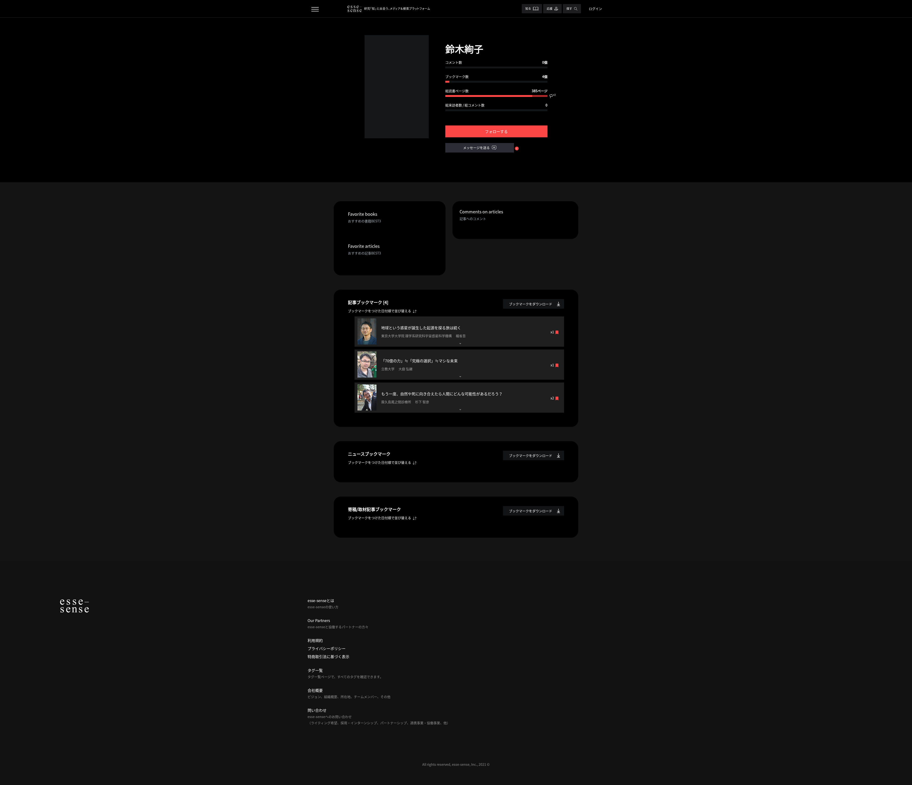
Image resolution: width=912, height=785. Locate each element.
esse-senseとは (321, 600)
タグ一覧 (315, 670)
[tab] (459, 331)
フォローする (496, 131)
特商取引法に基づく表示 (328, 656)
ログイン (595, 8)
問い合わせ (317, 710)
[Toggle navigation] (315, 8)
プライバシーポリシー (327, 648)
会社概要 (315, 690)
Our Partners (319, 620)
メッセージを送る (476, 147)
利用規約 (315, 640)
